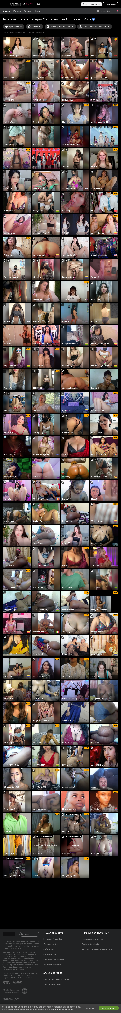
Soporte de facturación (53, 984)
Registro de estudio (90, 944)
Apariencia (14, 27)
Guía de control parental (53, 960)
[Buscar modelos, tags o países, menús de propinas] (117, 11)
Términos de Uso (50, 944)
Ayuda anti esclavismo (53, 965)
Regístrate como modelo (92, 939)
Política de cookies (63, 1010)
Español (27, 934)
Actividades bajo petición (94, 27)
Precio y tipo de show (60, 27)
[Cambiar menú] (4, 4)
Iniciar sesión (110, 4)
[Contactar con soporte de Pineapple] (25, 991)
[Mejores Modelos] (38, 4)
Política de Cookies (51, 954)
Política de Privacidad (52, 939)
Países (35, 27)
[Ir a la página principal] (21, 4)
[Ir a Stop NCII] (11, 999)
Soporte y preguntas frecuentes (56, 979)
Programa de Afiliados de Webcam (97, 949)
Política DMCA (49, 949)
